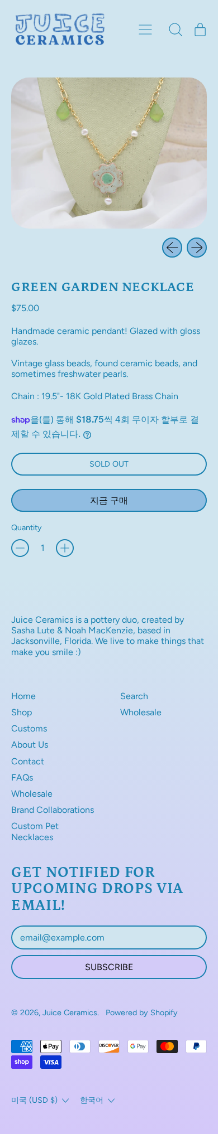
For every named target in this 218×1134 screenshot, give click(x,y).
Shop (21, 712)
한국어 (91, 1100)
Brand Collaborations (52, 810)
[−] (20, 548)
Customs (29, 728)
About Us (29, 744)
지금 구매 (109, 500)
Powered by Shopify (142, 1012)
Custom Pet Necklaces (35, 831)
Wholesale (32, 793)
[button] (175, 29)
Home (23, 696)
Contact (27, 761)
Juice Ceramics (69, 1012)
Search (134, 696)
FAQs (22, 777)
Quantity (26, 527)
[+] (65, 548)
